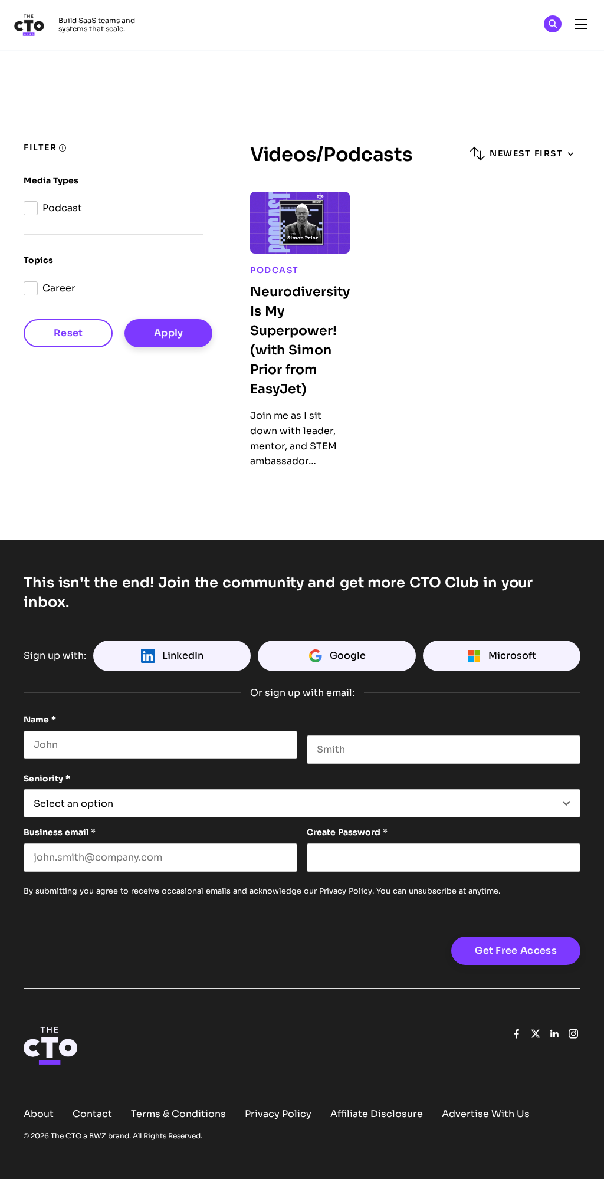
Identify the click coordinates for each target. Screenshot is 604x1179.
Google (348, 656)
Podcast (62, 208)
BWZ (97, 1136)
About (39, 1114)
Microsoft (512, 656)
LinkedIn (182, 656)
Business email (60, 832)
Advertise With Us (486, 1114)
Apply (168, 333)
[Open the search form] (553, 25)
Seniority (47, 778)
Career (59, 288)
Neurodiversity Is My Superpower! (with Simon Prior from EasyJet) (300, 340)
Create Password (347, 832)
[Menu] (580, 24)
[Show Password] (574, 858)
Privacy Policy (345, 890)
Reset (68, 333)
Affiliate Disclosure (376, 1114)
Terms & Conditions (178, 1114)
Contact (92, 1114)
